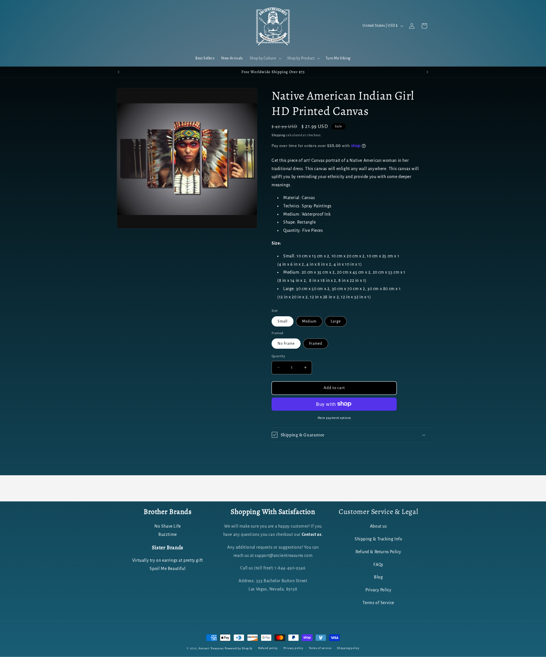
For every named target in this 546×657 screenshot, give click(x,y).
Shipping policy (348, 648)
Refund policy (268, 648)
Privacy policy (293, 648)
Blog (378, 577)
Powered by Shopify (239, 648)
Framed (315, 344)
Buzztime (167, 534)
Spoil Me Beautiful (167, 568)
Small (283, 321)
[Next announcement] (427, 72)
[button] (265, 58)
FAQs (378, 564)
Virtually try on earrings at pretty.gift (167, 560)
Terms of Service (378, 603)
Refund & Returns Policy (378, 551)
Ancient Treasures (211, 648)
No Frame (286, 344)
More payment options (334, 417)
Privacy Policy (378, 590)
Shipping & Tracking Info (378, 539)
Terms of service (320, 648)
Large (336, 321)
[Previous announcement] (118, 72)
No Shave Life (167, 526)
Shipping (278, 135)
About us (378, 526)
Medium (309, 321)
